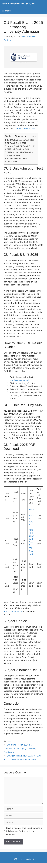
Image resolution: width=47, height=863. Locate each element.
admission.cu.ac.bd (19, 380)
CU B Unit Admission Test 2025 (20, 140)
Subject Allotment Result (18, 158)
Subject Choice (13, 155)
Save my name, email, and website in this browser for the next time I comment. (24, 831)
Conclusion (12, 161)
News (9, 741)
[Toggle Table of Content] (32, 136)
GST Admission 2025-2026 (18, 3)
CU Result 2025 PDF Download (20, 152)
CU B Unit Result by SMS (18, 149)
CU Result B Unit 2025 (16, 143)
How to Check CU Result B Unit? (21, 146)
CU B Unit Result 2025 (24, 128)
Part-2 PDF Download (31, 548)
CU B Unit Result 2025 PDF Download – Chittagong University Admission (20, 748)
